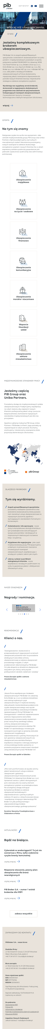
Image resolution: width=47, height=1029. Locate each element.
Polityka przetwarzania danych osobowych (22, 1012)
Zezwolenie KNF (11, 1005)
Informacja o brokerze (13, 1009)
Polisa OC (9, 1007)
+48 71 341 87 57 (23, 6)
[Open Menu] (41, 6)
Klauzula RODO (11, 1014)
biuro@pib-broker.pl (26, 956)
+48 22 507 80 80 (11, 968)
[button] (7, 610)
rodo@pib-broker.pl (25, 1020)
